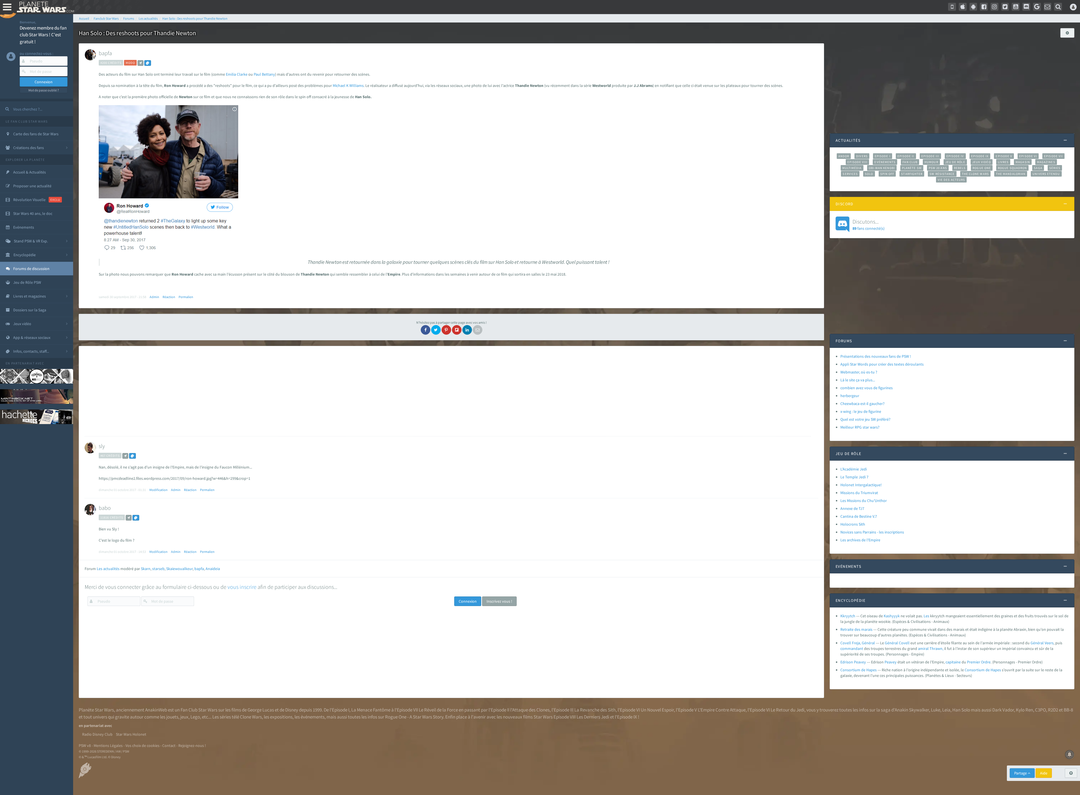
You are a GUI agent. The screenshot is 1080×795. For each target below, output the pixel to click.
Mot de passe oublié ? (43, 90)
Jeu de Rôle (955, 162)
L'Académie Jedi (853, 469)
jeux (184, 717)
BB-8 (1068, 710)
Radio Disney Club (97, 734)
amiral (923, 648)
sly (102, 445)
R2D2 (1053, 710)
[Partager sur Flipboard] (457, 330)
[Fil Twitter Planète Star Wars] (1005, 6)
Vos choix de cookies (142, 745)
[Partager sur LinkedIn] (467, 330)
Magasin (1023, 162)
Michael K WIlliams (348, 85)
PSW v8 (85, 745)
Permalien (186, 297)
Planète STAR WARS (44, 7)
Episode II (905, 156)
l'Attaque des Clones (530, 710)
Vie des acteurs (951, 180)
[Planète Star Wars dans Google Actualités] (1037, 6)
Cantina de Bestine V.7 (858, 516)
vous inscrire (242, 586)
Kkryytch (847, 615)
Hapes (996, 669)
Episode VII (1053, 156)
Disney (291, 710)
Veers (1049, 642)
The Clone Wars (975, 174)
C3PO (1040, 710)
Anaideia (213, 568)
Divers (862, 156)
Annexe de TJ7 (852, 508)
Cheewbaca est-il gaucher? (862, 403)
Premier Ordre (979, 662)
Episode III (930, 156)
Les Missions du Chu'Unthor (863, 500)
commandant (851, 648)
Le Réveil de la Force (438, 710)
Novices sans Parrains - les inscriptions (872, 532)
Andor (843, 156)
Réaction (169, 297)
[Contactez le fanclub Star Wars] (1047, 6)
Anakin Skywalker (912, 710)
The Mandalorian (1010, 174)
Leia (946, 710)
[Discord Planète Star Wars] (1026, 6)
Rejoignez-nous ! (192, 745)
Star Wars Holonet (131, 734)
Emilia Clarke (237, 74)
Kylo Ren (1024, 710)
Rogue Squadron (1012, 168)
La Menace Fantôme (370, 710)
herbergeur (849, 395)
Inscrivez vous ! (499, 601)
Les (926, 615)
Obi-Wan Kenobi (882, 168)
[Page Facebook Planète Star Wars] (983, 6)
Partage (1021, 773)
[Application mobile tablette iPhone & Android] (952, 6)
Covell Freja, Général (857, 642)
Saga (1038, 168)
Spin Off (887, 174)
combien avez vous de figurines (866, 387)
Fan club (910, 162)
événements (313, 717)
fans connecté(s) (868, 224)
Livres (1003, 162)
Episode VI (1028, 156)
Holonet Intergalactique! (861, 484)
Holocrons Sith (852, 524)
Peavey (891, 662)
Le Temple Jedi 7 (854, 476)
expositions (281, 717)
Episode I (882, 156)
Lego (195, 717)
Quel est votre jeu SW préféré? (865, 419)
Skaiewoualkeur (179, 568)
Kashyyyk (892, 615)
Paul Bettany (264, 74)
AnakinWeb (156, 710)
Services (850, 174)
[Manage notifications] (1069, 754)
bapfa (105, 53)
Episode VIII (857, 162)
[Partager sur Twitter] (436, 330)
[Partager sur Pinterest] (446, 330)
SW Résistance (942, 174)
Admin (154, 297)
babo (105, 507)
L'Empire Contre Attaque (722, 710)
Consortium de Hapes (858, 669)
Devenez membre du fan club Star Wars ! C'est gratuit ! (43, 35)
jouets (172, 717)
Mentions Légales (108, 745)
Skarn (145, 568)
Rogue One (982, 168)
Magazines (1046, 162)
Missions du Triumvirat (859, 492)
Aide (1043, 773)
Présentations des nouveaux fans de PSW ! (875, 356)
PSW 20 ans (938, 168)
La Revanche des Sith (595, 710)
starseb (158, 568)
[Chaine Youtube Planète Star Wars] (1015, 6)
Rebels (960, 168)
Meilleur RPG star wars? (859, 427)
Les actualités (108, 568)
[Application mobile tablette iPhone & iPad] (962, 6)
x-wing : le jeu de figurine (860, 411)
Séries (1055, 168)
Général (891, 642)
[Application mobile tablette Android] (973, 6)
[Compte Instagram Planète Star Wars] (994, 6)
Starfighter (911, 174)
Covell (904, 642)
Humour (931, 162)
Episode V (1004, 156)
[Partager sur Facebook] (425, 330)
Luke (935, 710)
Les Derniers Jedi (593, 717)
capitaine (953, 662)
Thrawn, (936, 648)
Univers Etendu (1046, 174)
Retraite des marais (856, 629)
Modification (158, 490)
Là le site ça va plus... (857, 379)
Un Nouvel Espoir (657, 710)
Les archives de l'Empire (860, 539)
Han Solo (961, 710)
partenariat (23, 363)
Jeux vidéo (981, 162)
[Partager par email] (477, 330)
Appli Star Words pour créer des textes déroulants (882, 364)
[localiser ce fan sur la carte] (140, 63)
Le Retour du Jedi (787, 710)
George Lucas (261, 710)
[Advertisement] (447, 391)
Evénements (885, 162)
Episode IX (980, 156)
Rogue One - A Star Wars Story (414, 717)
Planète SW (912, 168)
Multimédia (852, 168)
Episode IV (955, 156)
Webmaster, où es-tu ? (858, 372)
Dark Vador (1003, 710)
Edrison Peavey (853, 662)
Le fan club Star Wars (27, 121)
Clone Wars (251, 717)
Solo (869, 174)
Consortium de (978, 669)
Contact (169, 745)
